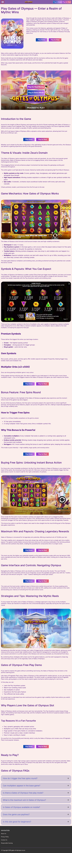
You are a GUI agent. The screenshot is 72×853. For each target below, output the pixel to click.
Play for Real (67, 2)
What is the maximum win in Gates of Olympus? (24, 800)
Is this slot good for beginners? (17, 822)
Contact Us (4, 840)
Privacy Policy (5, 836)
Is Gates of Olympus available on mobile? (21, 807)
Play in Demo (57, 2)
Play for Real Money (36, 87)
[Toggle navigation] (2, 2)
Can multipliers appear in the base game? (21, 785)
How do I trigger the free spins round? (20, 778)
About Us (3, 833)
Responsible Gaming (7, 843)
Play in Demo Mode (36, 93)
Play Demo (41, 40)
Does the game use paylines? (16, 814)
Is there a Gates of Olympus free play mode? (23, 793)
